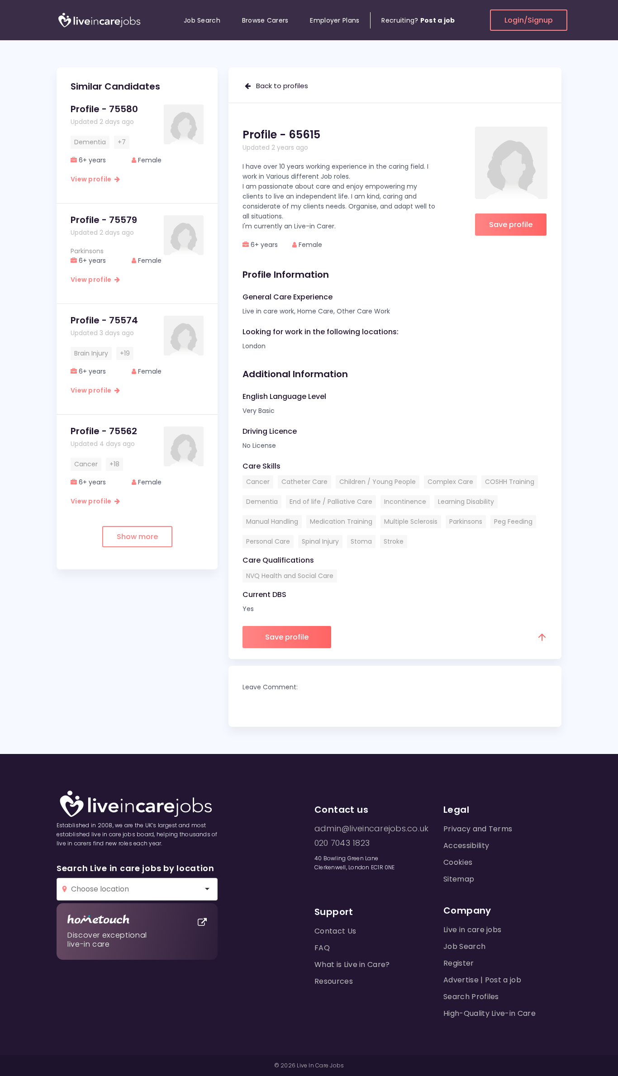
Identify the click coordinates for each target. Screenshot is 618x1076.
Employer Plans (334, 20)
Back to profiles (279, 85)
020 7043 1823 (342, 843)
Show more (137, 536)
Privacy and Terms (477, 829)
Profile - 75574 (104, 320)
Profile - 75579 (104, 219)
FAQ (322, 948)
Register (458, 963)
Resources (333, 981)
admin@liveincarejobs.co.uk (371, 828)
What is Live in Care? (352, 964)
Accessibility (466, 845)
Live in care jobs (472, 929)
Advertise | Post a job (482, 980)
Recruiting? (418, 20)
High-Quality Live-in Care (489, 1013)
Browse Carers (265, 20)
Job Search (202, 20)
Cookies (457, 862)
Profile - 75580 (104, 109)
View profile (92, 179)
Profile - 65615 (281, 134)
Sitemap (458, 879)
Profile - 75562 (104, 431)
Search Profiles (471, 996)
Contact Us (335, 931)
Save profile (510, 224)
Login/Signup (528, 20)
